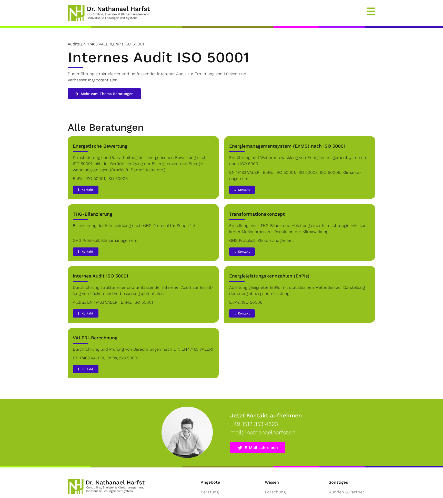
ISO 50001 (95, 178)
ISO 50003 (307, 172)
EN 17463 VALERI (244, 172)
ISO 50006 (117, 178)
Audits (79, 302)
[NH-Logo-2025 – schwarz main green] (106, 480)
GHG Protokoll (86, 240)
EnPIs (78, 178)
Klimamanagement (119, 240)
